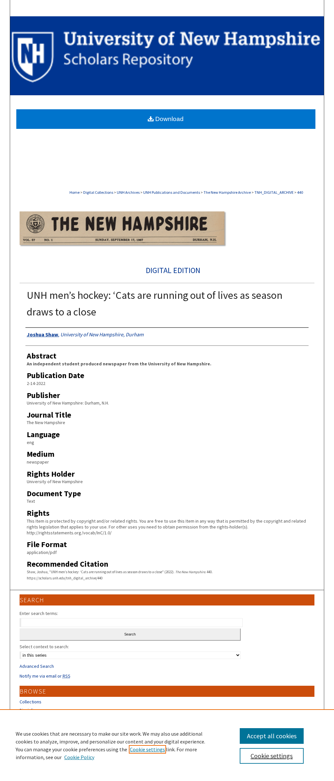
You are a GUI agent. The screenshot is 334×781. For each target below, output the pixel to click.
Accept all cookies (271, 736)
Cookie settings (147, 749)
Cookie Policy (79, 757)
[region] (167, 745)
